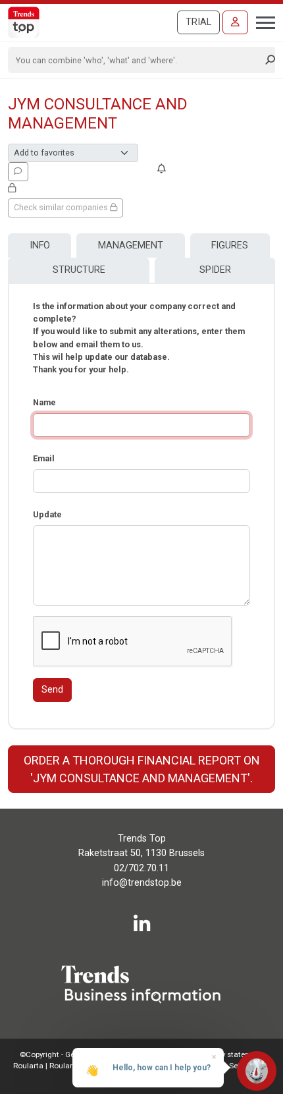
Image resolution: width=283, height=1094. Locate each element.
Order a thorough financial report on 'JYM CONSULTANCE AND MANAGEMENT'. (142, 769)
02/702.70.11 (141, 868)
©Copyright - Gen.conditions (69, 1054)
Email (44, 458)
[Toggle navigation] (261, 21)
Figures (229, 245)
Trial (198, 22)
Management (130, 245)
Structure (79, 269)
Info (40, 245)
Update (47, 514)
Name (44, 402)
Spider (215, 269)
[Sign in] (235, 22)
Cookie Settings (231, 1065)
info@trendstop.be (142, 882)
